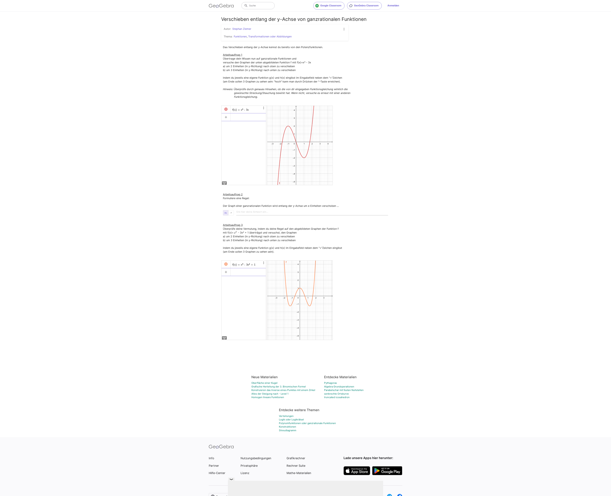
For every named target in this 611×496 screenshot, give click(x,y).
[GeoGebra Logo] (221, 6)
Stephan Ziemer (241, 28)
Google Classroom (330, 5)
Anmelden (393, 5)
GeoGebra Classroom (366, 5)
